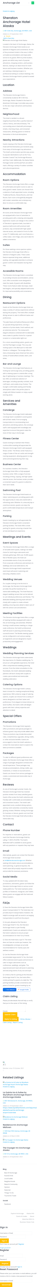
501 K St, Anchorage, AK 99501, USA (16, 1154)
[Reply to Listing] (3, 1115)
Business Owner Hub (27, 1222)
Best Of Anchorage (10, 1173)
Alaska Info (30, 1213)
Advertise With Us (28, 1219)
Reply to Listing (11, 1019)
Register (21, 1244)
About (32, 1216)
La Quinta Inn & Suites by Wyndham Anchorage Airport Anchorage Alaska (17, 1094)
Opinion (7, 1187)
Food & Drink (8, 1176)
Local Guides (8, 1179)
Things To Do (9, 1193)
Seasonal (7, 1190)
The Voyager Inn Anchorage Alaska (16, 1149)
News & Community (11, 1184)
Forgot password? (5, 1248)
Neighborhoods (9, 1181)
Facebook (7, 1204)
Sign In (19, 1267)
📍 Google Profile (23, 990)
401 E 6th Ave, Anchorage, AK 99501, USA (18, 31)
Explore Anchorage (17, 1213)
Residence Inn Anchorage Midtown (15, 1126)
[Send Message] (3, 1070)
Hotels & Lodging (9, 11)
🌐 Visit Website (9, 990)
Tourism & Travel (10, 1196)
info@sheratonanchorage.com (15, 860)
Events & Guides (21, 1216)
